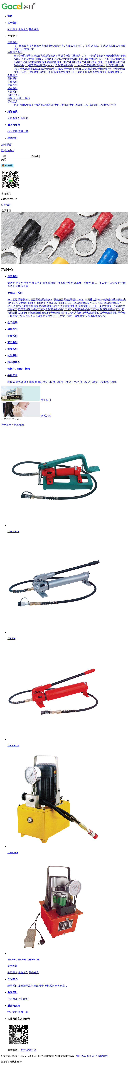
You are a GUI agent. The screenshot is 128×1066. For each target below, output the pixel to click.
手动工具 (12, 101)
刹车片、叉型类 (84, 45)
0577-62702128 (28, 1050)
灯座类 (47, 45)
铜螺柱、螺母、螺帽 (18, 98)
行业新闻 (23, 118)
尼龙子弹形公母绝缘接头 (91, 72)
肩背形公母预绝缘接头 (99, 68)
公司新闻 (12, 118)
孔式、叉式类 (100, 45)
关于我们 (12, 22)
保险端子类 (57, 45)
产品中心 (12, 979)
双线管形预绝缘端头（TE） (73, 55)
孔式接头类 (114, 45)
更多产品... (61, 985)
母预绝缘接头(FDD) (31, 68)
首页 (9, 16)
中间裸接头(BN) (97, 55)
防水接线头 (13, 95)
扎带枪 (112, 105)
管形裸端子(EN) (27, 55)
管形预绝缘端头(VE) (47, 55)
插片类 (17, 45)
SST (16, 55)
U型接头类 (70, 45)
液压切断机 (102, 105)
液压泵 (85, 105)
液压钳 (92, 105)
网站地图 (103, 1056)
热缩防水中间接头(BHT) (67, 59)
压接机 (62, 105)
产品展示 (6, 424)
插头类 (32, 45)
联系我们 (12, 138)
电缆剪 (37, 105)
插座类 (40, 45)
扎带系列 (12, 91)
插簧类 (25, 45)
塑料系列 (12, 78)
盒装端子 (12, 75)
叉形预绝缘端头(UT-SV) (68, 65)
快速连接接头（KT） (93, 62)
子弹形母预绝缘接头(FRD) (62, 72)
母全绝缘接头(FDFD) (75, 68)
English (5, 150)
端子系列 (12, 42)
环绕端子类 (27, 49)
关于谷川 (12, 966)
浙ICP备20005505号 (87, 1056)
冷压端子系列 (14, 52)
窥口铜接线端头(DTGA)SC (95, 59)
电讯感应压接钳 (50, 105)
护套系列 (12, 82)
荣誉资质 (34, 29)
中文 (11, 150)
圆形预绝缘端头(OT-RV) (42, 65)
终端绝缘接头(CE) (56, 62)
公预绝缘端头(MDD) (53, 68)
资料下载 (23, 131)
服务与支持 (13, 124)
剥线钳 (25, 105)
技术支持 (12, 131)
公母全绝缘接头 (108, 312)
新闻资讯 (12, 111)
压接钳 (70, 105)
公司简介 (12, 29)
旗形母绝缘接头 (113, 72)
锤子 (31, 105)
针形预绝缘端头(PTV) (109, 309)
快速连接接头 (73, 62)
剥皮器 (17, 105)
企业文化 (23, 29)
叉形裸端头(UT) (113, 62)
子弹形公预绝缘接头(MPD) (33, 72)
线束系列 (12, 88)
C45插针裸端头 (38, 62)
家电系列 (12, 85)
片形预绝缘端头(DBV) (94, 65)
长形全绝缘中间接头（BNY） (37, 59)
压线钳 (77, 105)
